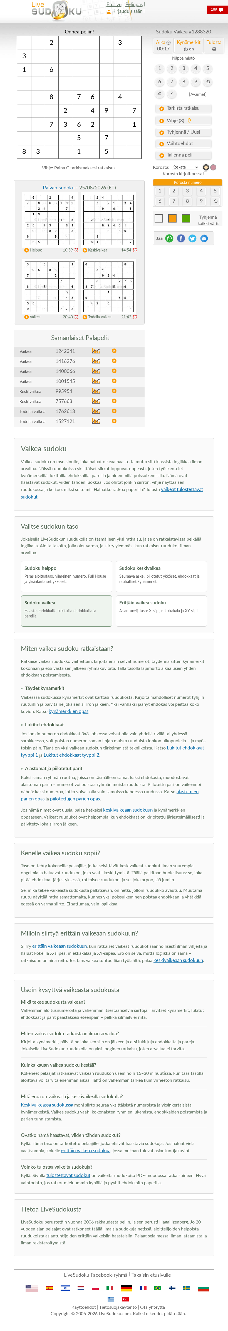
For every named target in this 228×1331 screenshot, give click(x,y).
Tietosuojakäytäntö (118, 1307)
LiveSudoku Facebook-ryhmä (96, 1275)
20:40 (71, 317)
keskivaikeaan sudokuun (128, 810)
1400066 (65, 371)
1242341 (65, 351)
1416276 (65, 361)
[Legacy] (213, 167)
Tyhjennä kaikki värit (208, 219)
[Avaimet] (198, 94)
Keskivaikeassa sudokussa (47, 1105)
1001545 (65, 381)
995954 (64, 391)
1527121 (65, 421)
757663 (64, 401)
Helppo (36, 250)
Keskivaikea (97, 250)
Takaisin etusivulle (151, 1275)
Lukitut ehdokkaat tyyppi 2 (71, 755)
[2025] (206, 167)
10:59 (71, 250)
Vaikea (35, 317)
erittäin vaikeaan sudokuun (59, 946)
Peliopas (134, 4)
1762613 (65, 411)
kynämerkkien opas (68, 711)
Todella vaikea (99, 317)
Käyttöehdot (83, 1307)
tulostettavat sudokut (68, 1175)
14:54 (129, 250)
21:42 (129, 317)
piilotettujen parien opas (75, 799)
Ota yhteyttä (152, 1307)
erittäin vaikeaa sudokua (85, 1150)
